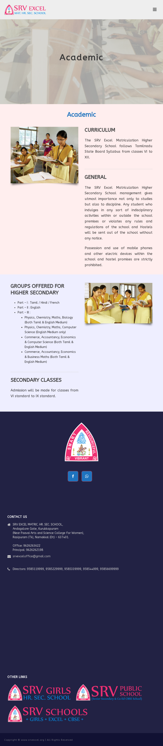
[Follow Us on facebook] (73, 476)
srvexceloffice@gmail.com (32, 556)
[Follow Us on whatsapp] (87, 476)
